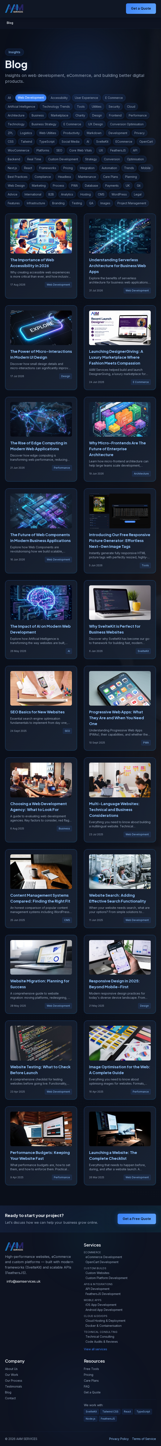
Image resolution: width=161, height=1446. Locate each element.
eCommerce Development (104, 1257)
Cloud (131, 106)
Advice (12, 194)
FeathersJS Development (103, 1294)
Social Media (70, 141)
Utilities (96, 106)
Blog (8, 1392)
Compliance (43, 176)
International (33, 194)
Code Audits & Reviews (102, 1341)
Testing (77, 203)
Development (118, 133)
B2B (51, 194)
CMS (101, 194)
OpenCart (146, 141)
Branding (58, 203)
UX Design (95, 124)
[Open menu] (121, 8)
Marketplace (59, 115)
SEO (59, 150)
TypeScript (47, 141)
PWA (74, 185)
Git (138, 185)
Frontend (115, 115)
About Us (11, 1369)
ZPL (10, 133)
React (28, 168)
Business (38, 115)
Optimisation (135, 159)
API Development (97, 1289)
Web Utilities (47, 133)
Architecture (16, 115)
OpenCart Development (102, 1262)
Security (114, 106)
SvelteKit (102, 141)
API (135, 150)
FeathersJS (118, 150)
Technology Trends (56, 106)
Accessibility (59, 98)
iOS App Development (101, 1304)
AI (88, 141)
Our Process (13, 1380)
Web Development (31, 97)
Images (105, 203)
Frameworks (47, 168)
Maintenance (87, 176)
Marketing (39, 185)
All (9, 98)
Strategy (91, 159)
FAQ (87, 1386)
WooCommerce (18, 150)
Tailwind (26, 141)
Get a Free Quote (137, 1219)
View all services (95, 1349)
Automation (109, 168)
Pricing (68, 168)
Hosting (85, 194)
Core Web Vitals (80, 150)
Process (58, 185)
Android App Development (104, 1309)
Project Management (131, 203)
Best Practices (17, 176)
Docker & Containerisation (104, 1325)
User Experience (86, 98)
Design (97, 115)
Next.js (12, 168)
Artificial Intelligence (21, 106)
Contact (10, 1398)
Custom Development (63, 159)
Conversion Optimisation (127, 124)
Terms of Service (144, 1439)
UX (101, 150)
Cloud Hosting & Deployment (105, 1320)
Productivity (71, 133)
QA (91, 203)
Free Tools (91, 1369)
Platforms (42, 150)
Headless (64, 176)
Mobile (146, 168)
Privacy (139, 133)
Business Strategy (44, 124)
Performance (138, 115)
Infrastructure (36, 203)
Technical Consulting (100, 1336)
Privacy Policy (119, 1439)
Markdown (94, 133)
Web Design (16, 185)
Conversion (112, 159)
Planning (131, 176)
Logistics (26, 133)
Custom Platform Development (106, 1278)
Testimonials (13, 1386)
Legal (138, 194)
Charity (80, 115)
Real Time (34, 159)
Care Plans (110, 176)
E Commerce (114, 98)
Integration (87, 168)
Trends (129, 168)
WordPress (119, 194)
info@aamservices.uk (23, 1281)
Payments (112, 185)
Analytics (67, 194)
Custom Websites (97, 1273)
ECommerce (124, 141)
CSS (11, 141)
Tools (81, 106)
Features (14, 203)
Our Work (11, 1374)
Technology (16, 124)
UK (128, 185)
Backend (14, 159)
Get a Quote (141, 8)
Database (91, 185)
